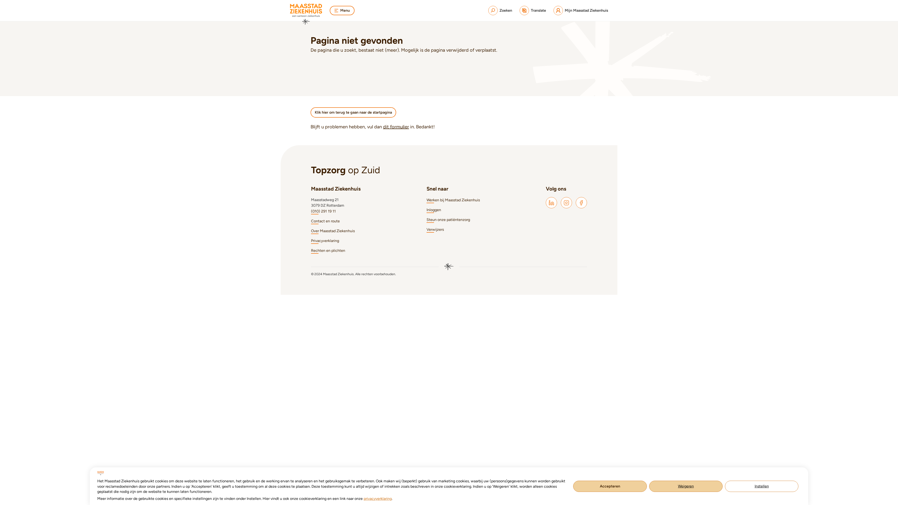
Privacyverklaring (325, 240)
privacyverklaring (378, 498)
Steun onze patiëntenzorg (448, 219)
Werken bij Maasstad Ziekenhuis (453, 200)
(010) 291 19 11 (323, 211)
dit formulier (396, 127)
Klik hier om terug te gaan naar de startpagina (353, 112)
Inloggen (434, 210)
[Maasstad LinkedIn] (551, 202)
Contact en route (325, 221)
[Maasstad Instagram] (566, 202)
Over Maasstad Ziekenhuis (333, 231)
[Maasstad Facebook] (581, 202)
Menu (345, 10)
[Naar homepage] (306, 14)
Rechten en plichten (328, 250)
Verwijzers (435, 229)
